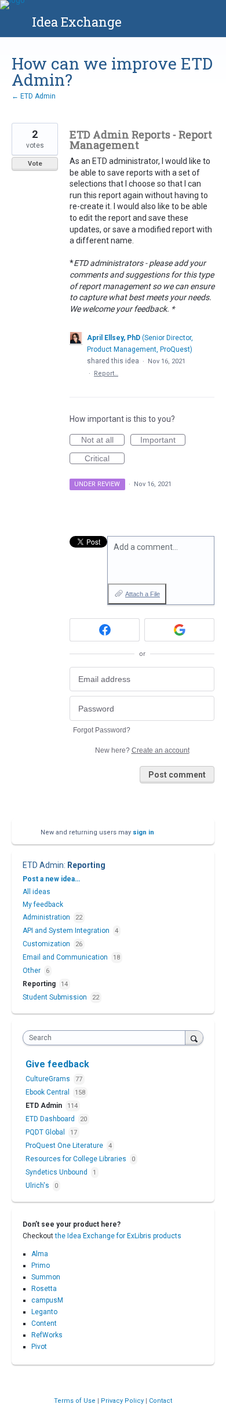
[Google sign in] (179, 629)
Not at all (103, 440)
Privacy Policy (123, 1401)
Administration (46, 917)
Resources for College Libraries (76, 1159)
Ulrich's (38, 1185)
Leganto (44, 1312)
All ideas (36, 892)
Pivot (39, 1347)
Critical (105, 459)
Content (44, 1323)
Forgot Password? (101, 730)
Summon (45, 1277)
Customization (46, 944)
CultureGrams (48, 1079)
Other (32, 971)
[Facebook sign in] (105, 629)
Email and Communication (65, 957)
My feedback (43, 904)
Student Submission (55, 997)
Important (162, 440)
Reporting (86, 865)
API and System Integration (66, 931)
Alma (39, 1254)
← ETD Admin (34, 96)
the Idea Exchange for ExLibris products (118, 1236)
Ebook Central (48, 1092)
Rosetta (44, 1289)
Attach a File (142, 593)
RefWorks (47, 1335)
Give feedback (57, 1064)
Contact (160, 1401)
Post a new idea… (51, 879)
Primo (40, 1265)
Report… (106, 373)
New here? (142, 750)
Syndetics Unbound (57, 1172)
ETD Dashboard (50, 1119)
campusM (47, 1300)
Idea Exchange (77, 21)
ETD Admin (43, 865)
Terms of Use (75, 1401)
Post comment (177, 774)
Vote (35, 163)
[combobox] (106, 1038)
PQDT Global (46, 1132)
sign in (143, 832)
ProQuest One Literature (65, 1145)
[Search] (194, 1037)
